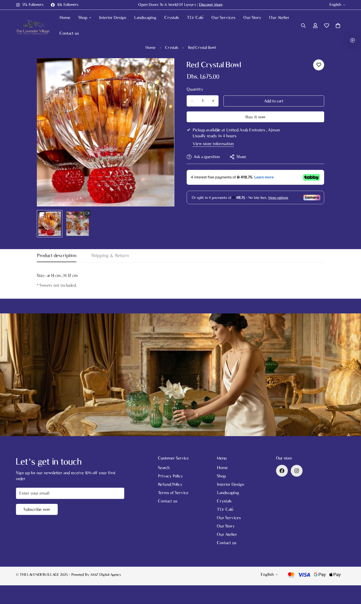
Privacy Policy (170, 476)
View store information (213, 143)
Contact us (69, 33)
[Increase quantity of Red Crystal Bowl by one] (213, 100)
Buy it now (255, 117)
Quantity (195, 89)
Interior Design (112, 17)
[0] (338, 25)
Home (64, 17)
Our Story (252, 17)
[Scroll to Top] (351, 577)
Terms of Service (173, 492)
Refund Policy (170, 484)
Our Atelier (279, 17)
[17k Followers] (297, 471)
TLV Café (195, 17)
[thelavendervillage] (34, 25)
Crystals (171, 17)
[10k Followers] (282, 471)
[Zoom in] (163, 68)
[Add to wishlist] (318, 64)
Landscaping (145, 17)
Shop (82, 17)
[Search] (303, 25)
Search (164, 467)
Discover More (211, 4)
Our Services (223, 17)
